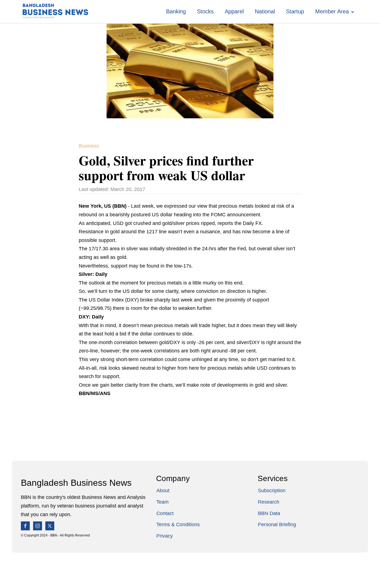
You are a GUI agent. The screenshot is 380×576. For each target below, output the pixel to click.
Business (89, 146)
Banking (176, 11)
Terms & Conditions (178, 524)
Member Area (332, 11)
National (265, 11)
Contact (165, 513)
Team (162, 502)
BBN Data (269, 513)
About (162, 490)
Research (268, 502)
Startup (295, 11)
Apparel (234, 11)
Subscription (271, 490)
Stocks (205, 11)
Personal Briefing (277, 524)
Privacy (164, 536)
